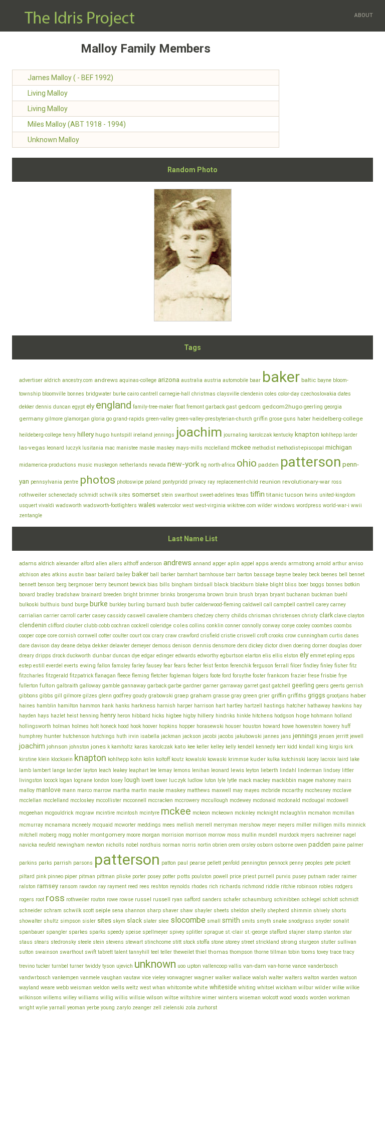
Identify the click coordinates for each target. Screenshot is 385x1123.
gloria (98, 419)
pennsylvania (46, 482)
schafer (232, 899)
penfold (231, 863)
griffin (261, 419)
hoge (302, 715)
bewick (138, 584)
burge (81, 604)
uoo (181, 966)
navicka (28, 845)
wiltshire (190, 997)
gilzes (90, 695)
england (113, 405)
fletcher (159, 675)
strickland (267, 942)
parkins (28, 863)
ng (204, 465)
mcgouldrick (59, 813)
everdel (54, 665)
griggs (316, 695)
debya (84, 645)
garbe (174, 685)
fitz (353, 665)
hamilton (68, 705)
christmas (203, 394)
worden (318, 997)
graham (201, 695)
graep (181, 695)
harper (184, 705)
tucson (294, 494)
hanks (122, 705)
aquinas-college (137, 380)
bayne (324, 380)
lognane (83, 780)
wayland (29, 987)
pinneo (55, 876)
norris (189, 845)
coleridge (160, 625)
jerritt (342, 736)
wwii (356, 505)
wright (26, 1007)
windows (284, 505)
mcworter (125, 825)
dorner (319, 645)
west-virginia (210, 505)
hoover (149, 726)
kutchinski (293, 759)
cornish (67, 635)
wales (146, 505)
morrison (196, 835)
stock (189, 942)
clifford (56, 625)
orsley (249, 845)
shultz (51, 921)
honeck (108, 726)
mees (168, 825)
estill (39, 665)
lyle (222, 780)
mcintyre (149, 813)
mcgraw (84, 813)
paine (338, 845)
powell (220, 876)
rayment (116, 886)
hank (108, 705)
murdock (289, 835)
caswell (136, 615)
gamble (111, 685)
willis (121, 997)
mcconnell (134, 800)
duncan (62, 407)
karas (141, 747)
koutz (177, 759)
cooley (303, 625)
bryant (277, 594)
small (214, 921)
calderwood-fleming (218, 604)
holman (61, 726)
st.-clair (234, 932)
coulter (120, 635)
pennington (254, 863)
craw (171, 635)
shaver (170, 910)
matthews (198, 790)
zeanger (141, 1007)
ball (154, 574)
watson (348, 977)
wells (117, 987)
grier (264, 695)
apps (262, 563)
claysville (228, 394)
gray (236, 695)
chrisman (260, 615)
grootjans (338, 695)
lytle (232, 780)
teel (155, 952)
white (201, 987)
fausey (154, 665)
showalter (30, 921)
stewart (134, 942)
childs (239, 615)
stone (217, 942)
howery (331, 726)
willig (106, 997)
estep (25, 665)
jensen (326, 736)
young (108, 1007)
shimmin (301, 910)
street (247, 942)
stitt (176, 942)
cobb (104, 625)
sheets (221, 910)
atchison (29, 574)
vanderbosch (323, 966)
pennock (278, 863)
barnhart (187, 574)
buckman (322, 594)
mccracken (160, 800)
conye (288, 625)
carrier (51, 615)
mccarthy (292, 790)
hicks (158, 715)
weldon (101, 987)
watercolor (169, 505)
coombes (322, 625)
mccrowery (187, 800)
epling (334, 655)
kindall (307, 747)
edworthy (208, 655)
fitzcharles (31, 675)
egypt (78, 407)
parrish (63, 863)
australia (192, 380)
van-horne (279, 966)
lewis (237, 770)
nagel (349, 835)
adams (28, 563)
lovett (147, 780)
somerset (146, 494)
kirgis (336, 747)
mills (339, 825)
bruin (231, 594)
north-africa (221, 465)
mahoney (325, 780)
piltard (27, 876)
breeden (112, 594)
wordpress (308, 505)
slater (150, 921)
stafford (278, 932)
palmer (355, 845)
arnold (323, 563)
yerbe (93, 1007)
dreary (26, 655)
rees (144, 886)
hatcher (296, 705)
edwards (185, 655)
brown (215, 594)
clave (340, 615)
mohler (81, 835)
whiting (247, 987)
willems (52, 997)
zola (190, 1007)
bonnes (75, 394)
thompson (241, 952)
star (347, 932)
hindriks (225, 715)
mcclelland (217, 448)
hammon (90, 705)
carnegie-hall (174, 394)
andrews (106, 380)
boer (303, 584)
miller (303, 824)
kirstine (28, 759)
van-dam (254, 965)
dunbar (101, 655)
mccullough (214, 800)
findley (311, 665)
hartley (235, 705)
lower (161, 780)
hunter (52, 735)
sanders (212, 899)
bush (173, 604)
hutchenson (76, 736)
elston (291, 655)
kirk (348, 747)
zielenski (173, 1007)
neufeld (47, 845)
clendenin (252, 394)
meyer (269, 825)
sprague (214, 932)
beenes (329, 574)
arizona (168, 380)
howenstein (308, 726)
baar (255, 380)
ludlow (195, 780)
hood (123, 726)
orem (234, 845)
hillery (85, 434)
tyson (108, 966)
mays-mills (189, 448)
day (55, 645)
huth (121, 736)
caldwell (252, 604)
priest (249, 876)
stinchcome (157, 942)
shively (321, 910)
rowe (112, 899)
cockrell (140, 625)
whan (158, 987)
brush (246, 594)
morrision (172, 835)
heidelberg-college (337, 418)
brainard (91, 594)
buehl (340, 594)
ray (211, 482)
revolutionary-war (306, 481)
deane (68, 645)
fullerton (28, 685)
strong (289, 941)
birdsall (203, 584)
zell (157, 1007)
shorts (338, 910)
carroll (68, 615)
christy (310, 615)
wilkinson (30, 997)
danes (351, 635)
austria (212, 380)
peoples (314, 863)
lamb (25, 770)
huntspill (121, 435)
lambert (42, 770)
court (135, 635)
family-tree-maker (153, 407)
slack (134, 920)
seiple (102, 910)
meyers (286, 825)
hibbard (141, 715)
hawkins (342, 705)
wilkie (352, 987)
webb (62, 987)
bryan (261, 594)
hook (135, 726)
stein (167, 495)
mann (69, 790)
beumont (118, 584)
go (109, 419)
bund (67, 604)
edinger (165, 655)
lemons (181, 770)
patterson (310, 462)
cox (146, 635)
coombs (343, 625)
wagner (204, 977)
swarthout (186, 495)
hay (357, 705)
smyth (264, 921)
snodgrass (301, 921)
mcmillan (343, 813)
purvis (283, 876)
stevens (115, 942)
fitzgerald (57, 675)
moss (233, 835)
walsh (259, 977)
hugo (102, 434)
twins (311, 495)
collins (197, 625)
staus (26, 942)
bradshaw (68, 594)
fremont (195, 407)
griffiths (297, 695)
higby (189, 715)
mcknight (267, 813)
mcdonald (288, 800)
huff (345, 726)
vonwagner (179, 977)
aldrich (52, 380)
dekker (26, 407)
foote (215, 675)
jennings (164, 435)
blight (276, 584)
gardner (192, 685)
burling (136, 604)
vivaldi (46, 505)
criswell (246, 635)
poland (153, 482)
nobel (132, 845)
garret (251, 685)
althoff (131, 563)
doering (302, 645)
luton (210, 780)
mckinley (245, 813)
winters (228, 997)
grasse (221, 695)
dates (344, 394)
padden (268, 464)
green (250, 695)
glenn (105, 695)
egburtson (232, 655)
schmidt (88, 495)
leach (105, 770)
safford (192, 899)
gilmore (54, 419)
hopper (187, 726)
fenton (222, 665)
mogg (64, 835)
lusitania (92, 448)
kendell (246, 747)
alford (87, 563)
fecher (194, 665)
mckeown (222, 813)
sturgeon (309, 942)
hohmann (322, 715)
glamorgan (77, 419)
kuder (258, 759)
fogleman (180, 675)
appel (247, 563)
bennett (27, 584)
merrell (204, 825)
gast (231, 407)
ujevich (124, 966)
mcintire (105, 813)
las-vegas (32, 447)
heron (123, 715)
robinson (307, 886)
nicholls (115, 845)
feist (208, 665)
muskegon (106, 465)
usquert (28, 505)
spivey (176, 932)
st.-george (256, 932)
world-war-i (336, 505)
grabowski (160, 695)
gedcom (249, 406)
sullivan (346, 942)
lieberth (269, 770)
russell (161, 899)
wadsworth (69, 505)
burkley (117, 604)
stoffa (203, 942)
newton (95, 845)
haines (27, 705)
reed (133, 886)
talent (120, 952)
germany (31, 418)
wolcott (270, 997)
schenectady (62, 495)
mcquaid (102, 825)
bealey (299, 574)
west (188, 505)
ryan (177, 899)
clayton (356, 615)
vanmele (90, 977)
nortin (204, 845)
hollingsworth (35, 726)
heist (72, 715)
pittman (106, 876)
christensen (286, 615)
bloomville (54, 394)
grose (275, 419)
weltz (132, 987)
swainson (46, 952)
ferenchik (240, 665)
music (85, 465)
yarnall (57, 1007)
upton (194, 966)
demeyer (141, 645)
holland (343, 715)
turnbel (60, 966)
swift (90, 952)
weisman (81, 987)
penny (296, 863)
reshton (159, 886)
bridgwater (98, 394)
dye (136, 655)
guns (290, 419)
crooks (276, 635)
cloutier (74, 625)
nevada (157, 465)
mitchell (28, 835)
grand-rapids (128, 419)
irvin (133, 736)
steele (84, 942)
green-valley (160, 419)
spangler (56, 932)
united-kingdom (337, 495)
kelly (231, 747)
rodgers (344, 886)
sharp (154, 910)
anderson (151, 563)
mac (110, 448)
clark (326, 615)
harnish (166, 705)
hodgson (284, 715)
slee (163, 921)
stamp (314, 932)
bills (164, 584)
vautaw (131, 977)
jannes (271, 736)
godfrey (122, 695)
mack (245, 780)
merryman (226, 825)
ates (46, 574)
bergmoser (80, 584)
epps (349, 655)
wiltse (171, 997)
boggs (317, 584)
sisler (89, 921)
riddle (272, 886)
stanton (332, 932)
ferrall (282, 665)
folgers (200, 675)
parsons (83, 863)
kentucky (283, 435)
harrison (204, 705)
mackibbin (284, 780)
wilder (265, 505)
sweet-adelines (217, 495)
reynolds (180, 886)
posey (154, 876)
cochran (120, 625)
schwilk (108, 495)
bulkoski (29, 604)
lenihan (201, 770)
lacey (313, 759)
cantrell (149, 394)
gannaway (133, 685)
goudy (140, 695)
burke (119, 394)
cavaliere (157, 615)
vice (146, 977)
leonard (55, 448)
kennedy (265, 747)
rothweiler (33, 494)
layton (90, 770)
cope (41, 635)
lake (354, 759)
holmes (80, 726)
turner (77, 966)
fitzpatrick (81, 675)
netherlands (133, 465)
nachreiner (328, 835)
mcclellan (30, 800)
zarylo (123, 1007)
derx (242, 645)
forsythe (242, 675)
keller (203, 747)
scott (88, 910)
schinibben (287, 899)
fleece (123, 675)
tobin (294, 952)
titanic (274, 494)
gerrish (354, 685)
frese (313, 675)
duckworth (79, 655)
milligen (322, 825)
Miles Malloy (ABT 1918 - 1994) (77, 124)
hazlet (58, 715)
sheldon (240, 910)
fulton (47, 685)
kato (180, 746)
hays (43, 715)
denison (181, 645)
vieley (158, 977)
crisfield (210, 635)
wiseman (250, 997)
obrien (220, 845)
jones (98, 746)
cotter (105, 635)
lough (132, 780)
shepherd (278, 910)
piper (71, 876)
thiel (201, 952)
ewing (88, 665)
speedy (115, 932)
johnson (57, 746)
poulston (201, 876)
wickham (286, 987)
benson (46, 584)
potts (183, 876)
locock (51, 780)
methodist (263, 448)
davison (40, 645)
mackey (261, 780)
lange (58, 770)
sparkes (78, 932)
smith (231, 920)
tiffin (257, 494)
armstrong (301, 563)
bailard (106, 574)
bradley (45, 594)
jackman (171, 736)
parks (45, 863)
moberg (48, 835)
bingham (181, 584)
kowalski (195, 759)
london (101, 780)
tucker (43, 966)
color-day (288, 394)
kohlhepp (331, 435)
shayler (203, 910)
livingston (30, 780)
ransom (69, 886)
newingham (71, 845)
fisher (341, 665)
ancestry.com (77, 380)
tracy (348, 952)
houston (252, 726)
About (363, 15)
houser (233, 726)
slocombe (188, 920)
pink (41, 876)
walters (293, 977)
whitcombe (179, 987)
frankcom (278, 675)
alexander (67, 563)
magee (305, 780)
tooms (308, 952)
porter (139, 876)
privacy (197, 482)
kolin (148, 759)
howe (288, 726)
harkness (143, 705)
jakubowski (248, 736)
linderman (310, 770)
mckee (241, 447)
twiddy (93, 966)
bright (130, 594)
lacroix (328, 759)
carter (84, 615)
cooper (26, 635)
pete (329, 863)
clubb (90, 625)
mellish (185, 825)
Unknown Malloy (53, 140)
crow (290, 635)
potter (168, 876)
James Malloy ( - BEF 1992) (70, 78)
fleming (140, 675)
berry (101, 584)
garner (211, 685)
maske (147, 448)
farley (138, 665)
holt (94, 726)
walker (223, 977)
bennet (356, 574)
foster (259, 675)
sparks (97, 932)
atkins (59, 574)
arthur (339, 563)
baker (281, 377)
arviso (355, 563)
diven (285, 645)
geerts (337, 685)
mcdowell (337, 800)
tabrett (105, 952)
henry (69, 435)
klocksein (62, 759)
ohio (247, 463)
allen (101, 563)
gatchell (281, 685)
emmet (318, 655)
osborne (284, 845)
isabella (149, 736)
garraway (231, 685)
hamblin (46, 705)
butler (187, 604)
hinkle (244, 715)
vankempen (65, 977)
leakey (120, 770)
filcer (296, 665)
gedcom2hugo (282, 406)
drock (59, 655)
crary (158, 635)
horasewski (210, 726)
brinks (167, 594)
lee (153, 770)
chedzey (204, 615)
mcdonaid (264, 800)
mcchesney (318, 790)
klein (44, 759)
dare (24, 645)
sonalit (341, 921)
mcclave (341, 790)
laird (342, 759)
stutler (328, 942)
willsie (137, 997)
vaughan (111, 977)
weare (48, 987)
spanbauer (32, 932)
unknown (155, 964)
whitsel (265, 987)
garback (215, 407)
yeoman (76, 1007)
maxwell (221, 790)
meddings (149, 825)
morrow (217, 835)
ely (90, 406)
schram (53, 910)
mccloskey (82, 800)
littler (348, 770)
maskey (165, 448)
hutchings (103, 736)
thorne (261, 952)
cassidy (116, 615)
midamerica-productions (47, 465)
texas (242, 495)
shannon (135, 910)
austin (76, 574)
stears (41, 942)
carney (338, 604)
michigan (338, 447)
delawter (120, 645)
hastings (274, 705)
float (180, 407)
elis (267, 655)
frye (342, 675)
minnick (356, 825)
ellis (278, 655)
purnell (266, 876)
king (322, 746)
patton (168, 863)
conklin (215, 625)
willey (70, 997)
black (221, 584)
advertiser (31, 380)
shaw (186, 910)
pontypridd (174, 482)
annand (202, 563)
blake (261, 584)
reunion (270, 481)
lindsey (331, 770)
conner (233, 625)
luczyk (73, 448)
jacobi (210, 736)
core (52, 635)
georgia (333, 407)
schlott (330, 899)
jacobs (226, 736)
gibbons (28, 695)
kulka (273, 759)
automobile (235, 380)
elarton (253, 655)
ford (226, 675)
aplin (234, 563)
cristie (228, 635)
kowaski (217, 759)
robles (326, 886)
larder (350, 435)
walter (276, 977)
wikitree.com (241, 505)
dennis (44, 407)
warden (329, 977)
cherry (222, 615)
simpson (70, 921)
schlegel (311, 899)
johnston (79, 747)
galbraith (67, 685)
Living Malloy (48, 93)
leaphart (138, 770)
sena (117, 910)
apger (219, 563)
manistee (127, 448)
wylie (42, 1007)
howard (271, 726)
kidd (292, 747)
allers (115, 563)
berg (61, 584)
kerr (281, 747)
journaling (236, 435)
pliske (123, 876)
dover (355, 645)
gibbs (46, 695)
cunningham (313, 635)
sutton (26, 952)
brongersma (191, 594)
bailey (123, 574)
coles (271, 394)
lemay (165, 770)
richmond (253, 886)
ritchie (288, 886)
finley (326, 665)
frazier (298, 675)
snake (280, 921)
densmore (224, 645)
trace (335, 952)
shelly (258, 910)
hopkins (168, 726)
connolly (251, 625)
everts (71, 665)
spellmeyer (155, 932)
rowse (126, 899)
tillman (278, 952)
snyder (323, 921)
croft (262, 635)
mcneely (81, 825)
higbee (173, 715)
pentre (71, 482)
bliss (291, 584)
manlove (48, 790)
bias (152, 584)
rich (213, 886)
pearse (197, 863)
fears (180, 665)
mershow (250, 825)
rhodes (199, 886)
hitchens (262, 715)
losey (117, 780)
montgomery (107, 834)
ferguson (263, 665)
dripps (43, 655)
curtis (336, 635)
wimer (209, 997)
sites (124, 495)
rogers (26, 899)
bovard (27, 594)
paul (182, 863)
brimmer (149, 594)
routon (98, 899)
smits (248, 921)
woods (300, 997)
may (238, 790)
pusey (299, 876)
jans (286, 736)
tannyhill (139, 952)
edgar (148, 655)
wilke (338, 987)
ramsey (47, 886)
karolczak (260, 435)
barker (167, 574)
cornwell (87, 635)
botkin (352, 584)
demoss (161, 645)
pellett (214, 863)
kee (191, 747)
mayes (252, 790)
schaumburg (257, 899)
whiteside (223, 987)
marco (84, 790)
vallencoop (215, 966)
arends (278, 563)
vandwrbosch (35, 977)
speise (133, 932)
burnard (155, 604)
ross (336, 482)
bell (343, 574)
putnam (317, 876)
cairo (133, 394)
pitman (87, 876)
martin (139, 790)
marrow (102, 790)
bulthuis (50, 604)
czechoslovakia (318, 394)
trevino (27, 966)
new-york (183, 464)
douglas (338, 645)
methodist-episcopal (300, 448)
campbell (284, 604)
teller (166, 952)
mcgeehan (31, 813)
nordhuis (150, 845)
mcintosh (127, 813)
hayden (27, 715)
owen (301, 845)
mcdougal (313, 800)
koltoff (163, 759)
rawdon (88, 886)
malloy (27, 790)
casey (99, 615)
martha (121, 790)
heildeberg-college (40, 435)
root (40, 899)
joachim (199, 432)
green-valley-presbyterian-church (213, 419)
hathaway (318, 705)
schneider (30, 910)
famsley (121, 665)
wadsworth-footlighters (110, 505)
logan (65, 780)
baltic (308, 380)
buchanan (298, 594)
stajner (297, 932)
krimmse (238, 759)
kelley (217, 747)
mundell (267, 835)
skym (119, 921)
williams (88, 997)
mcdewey (240, 800)
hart (220, 705)
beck (314, 574)
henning (89, 715)
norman (171, 845)
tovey (322, 952)
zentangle (30, 515)
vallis (235, 966)
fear (167, 665)
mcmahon (319, 813)
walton (311, 977)
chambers (181, 615)
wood (286, 997)
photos (97, 480)
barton (244, 574)
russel (143, 899)
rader (333, 876)
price (235, 876)
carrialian (30, 615)
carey (322, 604)
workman (339, 997)
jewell (356, 736)
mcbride (270, 790)
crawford (188, 635)
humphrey (31, 736)
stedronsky (63, 942)
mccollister (108, 800)
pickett (342, 863)
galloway (90, 685)
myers (307, 835)
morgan (151, 835)
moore (133, 835)
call (268, 604)
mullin (249, 835)
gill (58, 695)
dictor (271, 645)
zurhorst (207, 1007)
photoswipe (130, 482)
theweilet (183, 952)
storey (232, 942)
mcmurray (31, 825)
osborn (265, 845)
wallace (242, 977)
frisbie (329, 675)
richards (230, 886)
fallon (103, 665)
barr (231, 574)
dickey (256, 645)
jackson (191, 736)
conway (271, 625)
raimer (349, 876)
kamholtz (122, 747)
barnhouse (211, 574)
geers (322, 685)
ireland (142, 434)
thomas (218, 952)
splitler (194, 932)
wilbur (305, 987)
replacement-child (237, 482)
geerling (313, 407)
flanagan (105, 675)
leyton (252, 770)
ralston (27, 886)
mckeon (201, 813)
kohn (136, 759)
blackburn (242, 584)
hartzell (253, 705)
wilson (154, 997)
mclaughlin (293, 813)
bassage (264, 574)
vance (299, 966)
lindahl (288, 770)
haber (304, 419)
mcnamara (57, 825)
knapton (307, 434)
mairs (344, 780)
